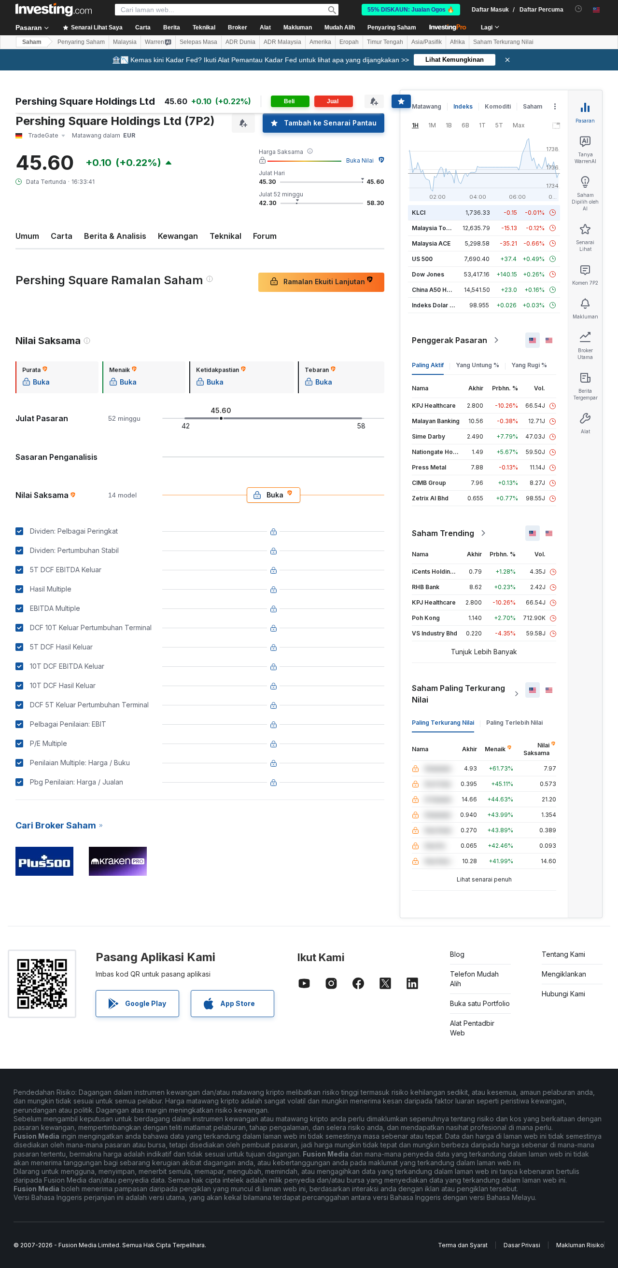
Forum (265, 236)
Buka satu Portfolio (480, 1003)
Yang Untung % (477, 365)
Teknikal (225, 236)
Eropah (349, 42)
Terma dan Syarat (463, 1245)
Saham (32, 42)
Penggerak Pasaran (449, 340)
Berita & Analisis (115, 236)
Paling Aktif (428, 365)
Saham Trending (443, 533)
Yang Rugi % (529, 365)
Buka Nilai (360, 160)
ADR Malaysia (282, 42)
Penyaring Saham (391, 27)
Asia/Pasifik (426, 42)
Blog (457, 954)
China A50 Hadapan (440, 289)
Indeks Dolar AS (435, 305)
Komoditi (498, 106)
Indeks (463, 106)
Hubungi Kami (563, 994)
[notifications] (578, 9)
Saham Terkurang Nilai (503, 42)
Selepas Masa (198, 42)
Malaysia (125, 42)
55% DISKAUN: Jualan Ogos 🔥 (410, 9)
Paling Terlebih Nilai (514, 722)
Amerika (320, 42)
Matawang (426, 106)
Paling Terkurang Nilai (443, 722)
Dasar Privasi (522, 1245)
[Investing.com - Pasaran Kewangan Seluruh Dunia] (53, 9)
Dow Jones (428, 274)
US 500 (422, 258)
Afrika (457, 42)
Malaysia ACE (431, 243)
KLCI (418, 212)
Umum (27, 236)
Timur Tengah (385, 42)
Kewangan (178, 236)
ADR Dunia (240, 42)
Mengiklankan (564, 974)
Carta (61, 236)
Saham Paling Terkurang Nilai (458, 693)
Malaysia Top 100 (437, 228)
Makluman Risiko (580, 1245)
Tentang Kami (563, 954)
